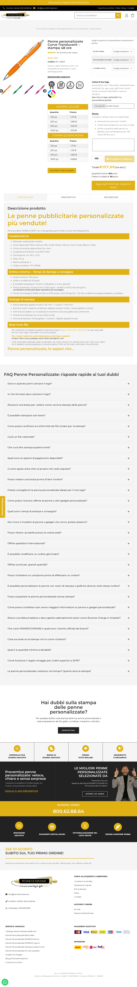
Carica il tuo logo (100, 82)
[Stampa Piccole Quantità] (80, 88)
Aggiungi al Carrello (121, 159)
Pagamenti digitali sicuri (52, 834)
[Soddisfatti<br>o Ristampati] (120, 748)
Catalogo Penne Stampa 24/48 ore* (20, 931)
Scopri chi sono (95, 794)
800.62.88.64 (68, 811)
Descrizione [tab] (25, 197)
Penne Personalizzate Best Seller (19, 935)
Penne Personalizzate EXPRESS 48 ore (22, 939)
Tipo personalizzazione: (102, 60)
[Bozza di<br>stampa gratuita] (51, 748)
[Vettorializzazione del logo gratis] (85, 826)
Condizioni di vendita (83, 881)
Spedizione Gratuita (82, 885)
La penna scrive (99, 68)
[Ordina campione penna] (118, 827)
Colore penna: (98, 51)
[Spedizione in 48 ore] (61, 88)
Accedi (77, 909)
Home (38, 29)
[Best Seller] (52, 88)
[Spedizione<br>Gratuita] (19, 826)
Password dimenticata (84, 913)
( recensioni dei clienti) (67, 53)
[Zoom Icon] (23, 60)
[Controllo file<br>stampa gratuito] (17, 748)
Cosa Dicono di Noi (13, 962)
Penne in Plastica (49, 29)
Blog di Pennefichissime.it (16, 958)
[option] (23, 60)
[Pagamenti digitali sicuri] (52, 827)
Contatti (77, 897)
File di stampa (80, 889)
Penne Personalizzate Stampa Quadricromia (24, 947)
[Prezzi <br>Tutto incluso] (85, 748)
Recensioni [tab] (111, 197)
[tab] (68, 383)
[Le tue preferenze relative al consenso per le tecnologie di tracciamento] (2, 507)
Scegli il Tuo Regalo (13, 955)
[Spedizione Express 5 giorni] (71, 88)
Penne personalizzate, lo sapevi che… (41, 349)
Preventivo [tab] (68, 197)
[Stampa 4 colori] (52, 97)
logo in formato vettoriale (73, 330)
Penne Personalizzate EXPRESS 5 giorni (22, 943)
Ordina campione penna (117, 834)
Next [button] (44, 90)
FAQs (76, 893)
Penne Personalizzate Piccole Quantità (22, 951)
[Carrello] (132, 15)
